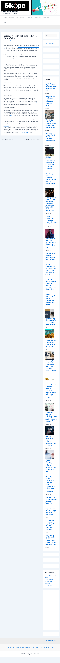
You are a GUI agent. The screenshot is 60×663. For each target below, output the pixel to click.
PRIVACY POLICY (50, 647)
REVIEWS (22, 647)
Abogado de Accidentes (51, 640)
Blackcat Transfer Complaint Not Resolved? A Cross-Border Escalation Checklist (50, 162)
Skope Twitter (48, 583)
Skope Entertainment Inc (10, 12)
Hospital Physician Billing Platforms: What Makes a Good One (50, 86)
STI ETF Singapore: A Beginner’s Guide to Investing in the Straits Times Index (50, 465)
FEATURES (12, 647)
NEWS (17, 647)
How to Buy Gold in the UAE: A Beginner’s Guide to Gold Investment (50, 342)
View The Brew (48, 585)
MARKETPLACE (34, 647)
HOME (8, 647)
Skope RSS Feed (48, 581)
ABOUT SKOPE (42, 647)
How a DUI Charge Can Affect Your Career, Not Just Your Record (50, 220)
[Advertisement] (52, 610)
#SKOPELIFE (27, 647)
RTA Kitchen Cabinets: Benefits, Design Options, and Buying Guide (50, 123)
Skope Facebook (49, 579)
